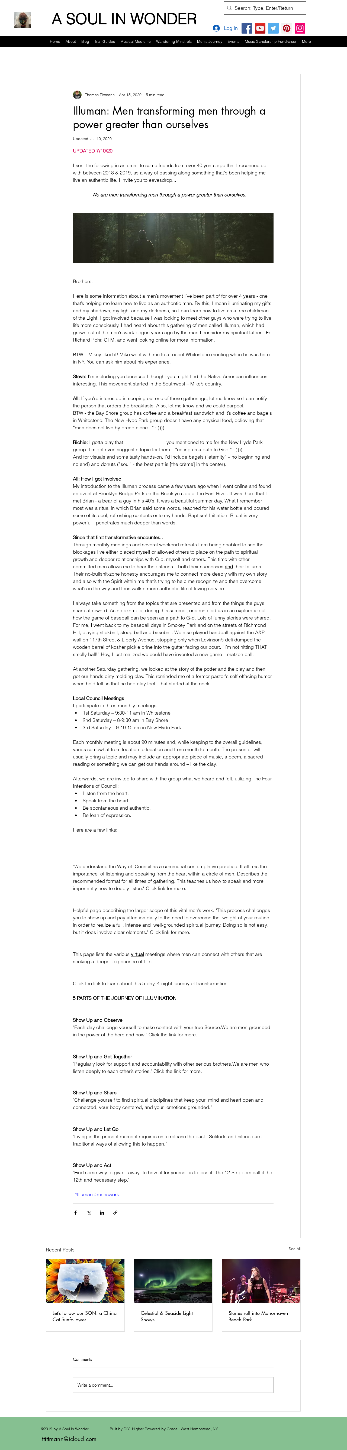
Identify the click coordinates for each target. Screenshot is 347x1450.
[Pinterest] (286, 28)
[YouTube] (260, 28)
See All (295, 1248)
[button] (105, 41)
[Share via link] (115, 1212)
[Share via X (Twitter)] (88, 1212)
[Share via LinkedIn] (102, 1212)
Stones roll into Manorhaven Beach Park (258, 1316)
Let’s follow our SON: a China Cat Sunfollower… (85, 1316)
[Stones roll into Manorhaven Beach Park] (261, 1281)
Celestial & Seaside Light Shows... (167, 1316)
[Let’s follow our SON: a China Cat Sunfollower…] (85, 1281)
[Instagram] (300, 28)
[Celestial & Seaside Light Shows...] (173, 1281)
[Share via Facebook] (75, 1212)
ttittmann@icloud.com (69, 1439)
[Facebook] (247, 28)
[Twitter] (273, 28)
